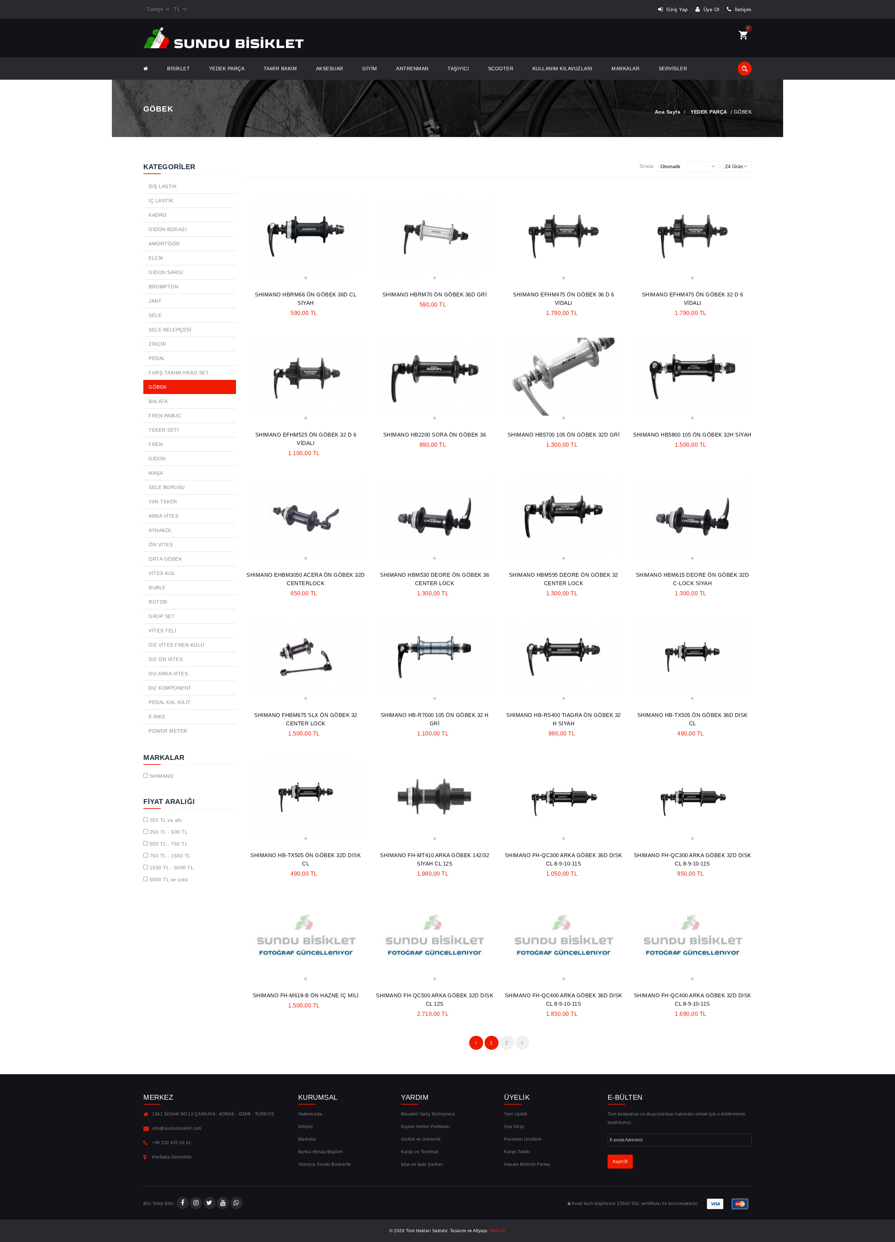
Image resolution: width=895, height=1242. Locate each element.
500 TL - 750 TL (169, 844)
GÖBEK (158, 387)
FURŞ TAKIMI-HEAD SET (179, 372)
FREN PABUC (165, 415)
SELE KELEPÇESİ (170, 329)
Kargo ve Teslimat (419, 1151)
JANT (155, 301)
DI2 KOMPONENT (170, 688)
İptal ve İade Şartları (422, 1164)
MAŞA (156, 473)
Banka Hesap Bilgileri (320, 1151)
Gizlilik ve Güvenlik (421, 1139)
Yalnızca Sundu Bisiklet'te (324, 1164)
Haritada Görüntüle (172, 1157)
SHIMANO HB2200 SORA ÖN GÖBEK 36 (434, 435)
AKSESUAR (329, 68)
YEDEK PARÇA (227, 68)
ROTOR (158, 602)
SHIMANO (162, 776)
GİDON (157, 458)
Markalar (625, 68)
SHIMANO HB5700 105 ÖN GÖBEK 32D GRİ (564, 435)
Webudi (498, 1230)
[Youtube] (223, 1203)
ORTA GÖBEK (165, 559)
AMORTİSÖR (164, 243)
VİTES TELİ (162, 630)
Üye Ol (710, 9)
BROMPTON (163, 286)
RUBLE (157, 587)
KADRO (158, 215)
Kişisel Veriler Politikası (425, 1126)
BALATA (158, 401)
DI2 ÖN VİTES (165, 659)
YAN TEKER (163, 501)
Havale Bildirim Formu (527, 1164)
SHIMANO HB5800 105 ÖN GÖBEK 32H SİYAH (692, 435)
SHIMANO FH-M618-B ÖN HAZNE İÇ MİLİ (306, 995)
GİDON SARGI (166, 272)
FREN (156, 444)
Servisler (673, 68)
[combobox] (156, 9)
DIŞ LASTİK (163, 186)
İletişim (742, 9)
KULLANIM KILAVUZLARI (562, 68)
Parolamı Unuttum (522, 1139)
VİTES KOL (162, 573)
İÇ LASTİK (161, 200)
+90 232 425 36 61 (171, 1142)
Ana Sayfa (668, 112)
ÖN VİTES (161, 544)
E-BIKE (157, 716)
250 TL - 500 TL (169, 832)
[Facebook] (183, 1203)
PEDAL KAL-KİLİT (170, 702)
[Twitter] (209, 1203)
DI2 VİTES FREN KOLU (177, 645)
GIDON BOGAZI (168, 229)
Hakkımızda (310, 1114)
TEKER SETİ (164, 430)
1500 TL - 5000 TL (172, 867)
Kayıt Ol (620, 1161)
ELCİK (156, 258)
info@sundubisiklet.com (176, 1128)
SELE (155, 315)
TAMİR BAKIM (280, 68)
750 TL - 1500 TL (170, 856)
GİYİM (369, 68)
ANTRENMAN (412, 68)
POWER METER (168, 731)
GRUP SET (162, 616)
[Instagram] (196, 1203)
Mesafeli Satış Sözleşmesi (428, 1114)
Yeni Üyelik (516, 1114)
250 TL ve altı (166, 820)
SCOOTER (501, 68)
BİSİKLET (178, 68)
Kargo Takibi (517, 1151)
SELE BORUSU (167, 487)
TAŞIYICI (458, 68)
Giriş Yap (676, 9)
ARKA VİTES (163, 516)
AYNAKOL (160, 530)
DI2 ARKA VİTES (168, 673)
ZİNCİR (157, 344)
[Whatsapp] (236, 1203)
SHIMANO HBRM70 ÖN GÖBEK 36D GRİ (434, 294)
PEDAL (157, 358)
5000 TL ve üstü (169, 879)
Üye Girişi (514, 1126)
